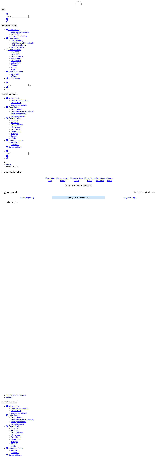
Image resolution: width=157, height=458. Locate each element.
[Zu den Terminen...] (7, 19)
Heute (89, 181)
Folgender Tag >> (130, 197)
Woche (76, 181)
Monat (62, 181)
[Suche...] (7, 14)
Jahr (50, 181)
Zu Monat (100, 181)
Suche (109, 181)
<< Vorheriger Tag (27, 197)
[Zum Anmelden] (7, 21)
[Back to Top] (3, 9)
